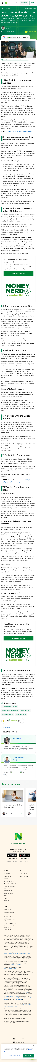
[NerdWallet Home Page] (6, 2)
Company (7, 873)
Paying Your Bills (7, 714)
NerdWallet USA (20, 1038)
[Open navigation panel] (2, 2)
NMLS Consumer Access (10, 953)
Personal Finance (21, 714)
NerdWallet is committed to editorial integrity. (15, 60)
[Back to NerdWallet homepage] (2, 8)
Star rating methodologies (8, 889)
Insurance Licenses (16, 964)
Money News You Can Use (10, 710)
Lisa (16, 738)
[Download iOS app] (12, 855)
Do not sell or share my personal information (10, 927)
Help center (23, 873)
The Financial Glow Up (9, 706)
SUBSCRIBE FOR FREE (18, 273)
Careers (6, 878)
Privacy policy (8, 916)
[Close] (34, 1046)
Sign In (24, 2)
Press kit (6, 898)
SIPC (27, 992)
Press (5, 895)
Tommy (17, 757)
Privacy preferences (10, 923)
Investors (7, 900)
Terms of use (8, 909)
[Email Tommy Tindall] (13, 760)
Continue (28, 1055)
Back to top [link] (7, 727)
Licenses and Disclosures (23, 953)
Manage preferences (14, 1055)
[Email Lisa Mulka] (13, 741)
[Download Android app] (24, 855)
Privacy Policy (14, 996)
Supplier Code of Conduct (9, 913)
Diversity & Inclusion (10, 883)
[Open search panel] (17, 3)
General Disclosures (25, 997)
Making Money (25, 710)
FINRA (23, 992)
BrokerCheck (19, 999)
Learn (8, 8)
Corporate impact (9, 881)
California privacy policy (9, 920)
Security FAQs (24, 876)
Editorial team (8, 893)
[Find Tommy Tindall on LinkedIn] (16, 760)
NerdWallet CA (20, 1042)
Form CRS (24, 995)
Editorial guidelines (10, 886)
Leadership (7, 876)
